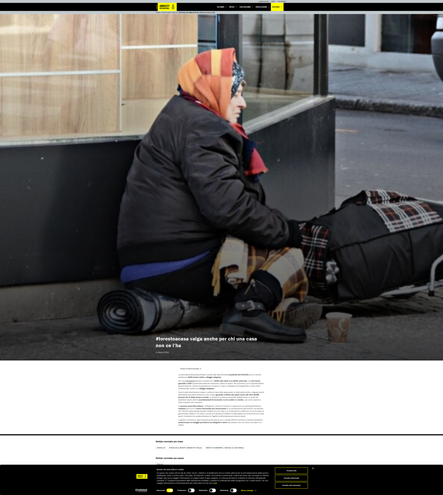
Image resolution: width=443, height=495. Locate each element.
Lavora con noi (264, 1)
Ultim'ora (175, 12)
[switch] (191, 490)
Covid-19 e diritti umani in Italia (185, 448)
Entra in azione (261, 7)
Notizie (231, 7)
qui (215, 483)
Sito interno (282, 1)
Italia (160, 464)
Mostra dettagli (247, 490)
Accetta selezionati (291, 478)
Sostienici (276, 7)
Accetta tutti (291, 471)
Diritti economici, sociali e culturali (225, 448)
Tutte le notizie (166, 12)
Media (273, 1)
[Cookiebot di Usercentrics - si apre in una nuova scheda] (141, 490)
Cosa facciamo (245, 7)
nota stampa (190, 381)
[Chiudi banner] (313, 468)
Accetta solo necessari (291, 485)
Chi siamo (220, 7)
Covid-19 (161, 448)
